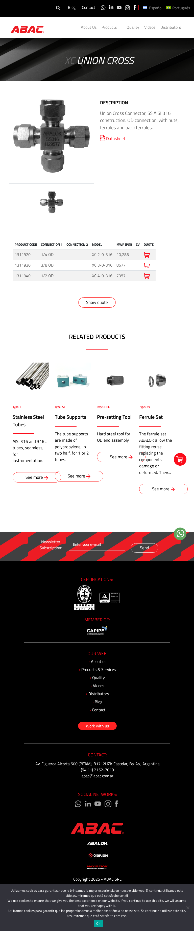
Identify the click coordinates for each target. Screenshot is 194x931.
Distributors (170, 27)
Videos (149, 27)
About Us (88, 27)
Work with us (97, 726)
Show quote (97, 302)
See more (34, 477)
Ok (98, 923)
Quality (133, 27)
